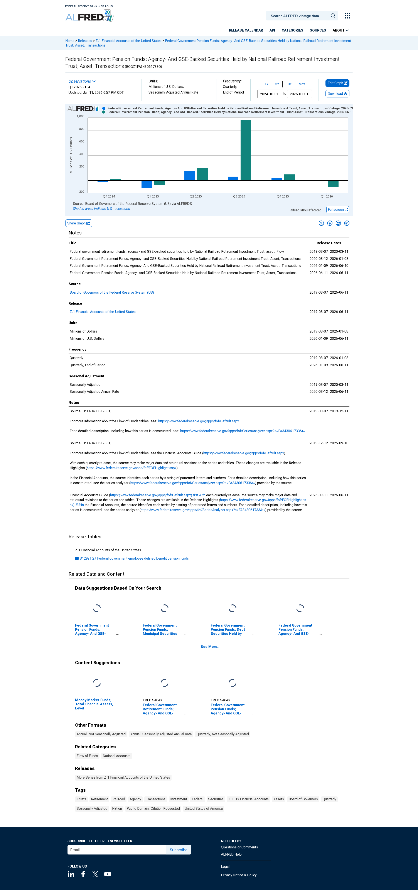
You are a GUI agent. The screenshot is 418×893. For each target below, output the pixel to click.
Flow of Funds (87, 756)
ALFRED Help (231, 854)
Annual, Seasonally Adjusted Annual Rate (161, 734)
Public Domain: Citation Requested (153, 808)
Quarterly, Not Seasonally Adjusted (223, 734)
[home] (90, 15)
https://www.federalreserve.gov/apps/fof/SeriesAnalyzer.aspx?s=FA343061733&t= (242, 431)
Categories (292, 30)
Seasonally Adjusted (92, 808)
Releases (85, 41)
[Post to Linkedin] (346, 223)
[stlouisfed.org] (89, 6)
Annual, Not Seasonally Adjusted (101, 734)
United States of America (204, 808)
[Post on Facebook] (329, 223)
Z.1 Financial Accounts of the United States (129, 41)
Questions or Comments (239, 847)
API (272, 30)
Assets (278, 799)
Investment (178, 799)
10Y (289, 84)
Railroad (119, 799)
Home (69, 41)
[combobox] (302, 15)
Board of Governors (303, 799)
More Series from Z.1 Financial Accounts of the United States (123, 777)
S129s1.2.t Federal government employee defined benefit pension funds (134, 558)
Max (301, 84)
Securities (216, 799)
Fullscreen (336, 209)
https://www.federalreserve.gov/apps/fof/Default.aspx (198, 421)
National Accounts (116, 756)
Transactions (155, 799)
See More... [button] (211, 647)
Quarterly (329, 799)
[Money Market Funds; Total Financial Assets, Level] (97, 683)
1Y (266, 84)
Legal (225, 867)
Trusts (81, 799)
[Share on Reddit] (338, 223)
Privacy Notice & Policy (239, 875)
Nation (117, 808)
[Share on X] (321, 223)
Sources (318, 30)
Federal (197, 799)
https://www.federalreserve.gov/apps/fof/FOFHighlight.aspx (132, 468)
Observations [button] (80, 81)
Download (336, 94)
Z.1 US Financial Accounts (248, 799)
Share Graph (76, 223)
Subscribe (178, 850)
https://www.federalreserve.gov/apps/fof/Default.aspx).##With (157, 495)
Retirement (99, 799)
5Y (277, 84)
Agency (135, 799)
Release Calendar (246, 30)
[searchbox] (302, 16)
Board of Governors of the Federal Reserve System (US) (112, 292)
